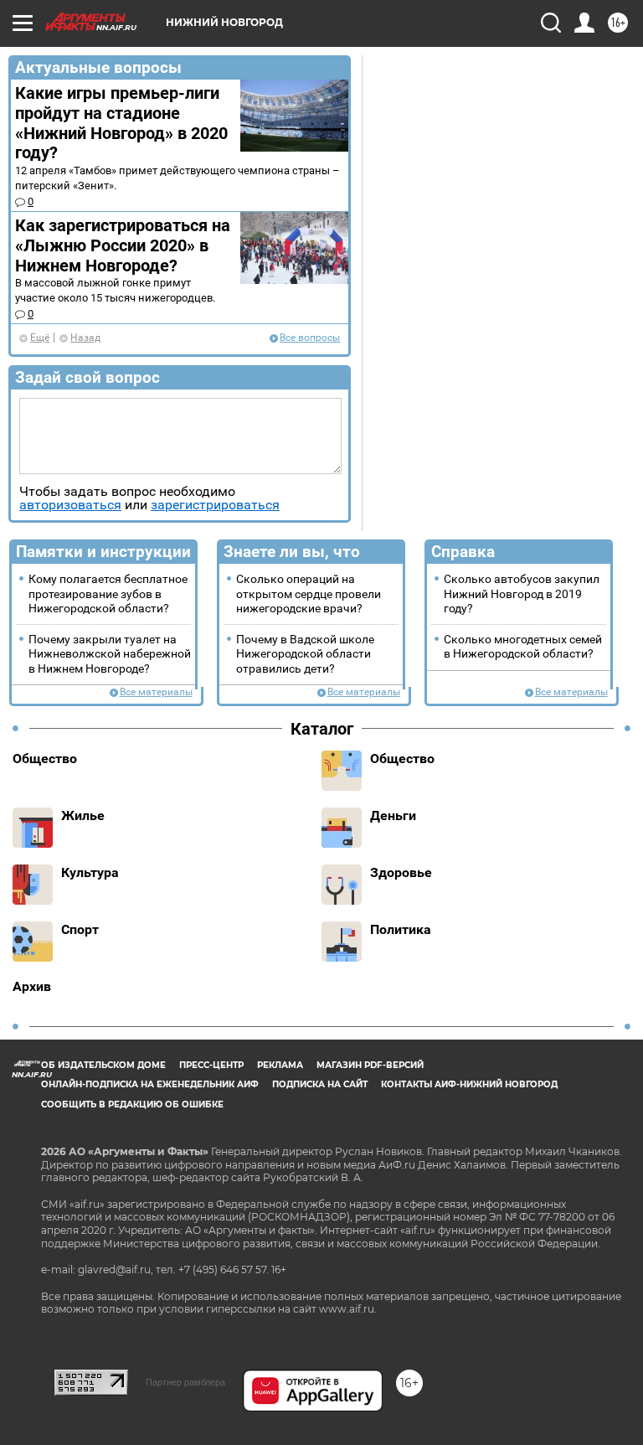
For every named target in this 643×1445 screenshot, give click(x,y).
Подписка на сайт (320, 1084)
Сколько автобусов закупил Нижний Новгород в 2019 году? (521, 594)
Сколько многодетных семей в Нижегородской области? (523, 646)
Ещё (39, 337)
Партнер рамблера (185, 1382)
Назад (85, 337)
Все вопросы (310, 338)
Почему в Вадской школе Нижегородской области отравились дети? (305, 654)
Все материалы (156, 692)
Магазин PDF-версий (370, 1065)
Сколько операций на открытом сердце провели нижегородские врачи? (308, 594)
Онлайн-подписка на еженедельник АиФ (150, 1084)
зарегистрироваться (215, 505)
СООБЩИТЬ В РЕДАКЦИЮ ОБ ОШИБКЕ (132, 1104)
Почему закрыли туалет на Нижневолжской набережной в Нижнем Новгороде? (109, 654)
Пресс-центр (211, 1065)
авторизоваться (70, 505)
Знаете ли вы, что (292, 551)
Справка (463, 551)
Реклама (280, 1065)
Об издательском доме (103, 1065)
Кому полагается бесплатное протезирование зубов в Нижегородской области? (108, 594)
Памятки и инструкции (103, 551)
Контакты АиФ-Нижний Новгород (469, 1084)
